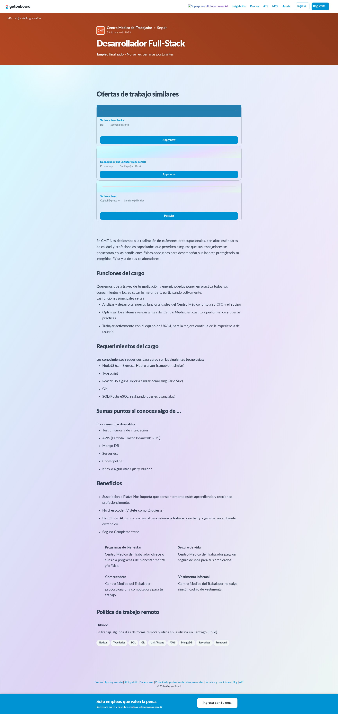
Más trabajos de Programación (24, 18)
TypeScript (119, 643)
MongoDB (187, 643)
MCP (275, 6)
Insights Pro (239, 6)
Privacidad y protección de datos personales (179, 682)
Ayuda (286, 6)
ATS (265, 6)
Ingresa (301, 6)
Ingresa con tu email (218, 703)
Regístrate (319, 6)
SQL (133, 643)
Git (143, 643)
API (241, 682)
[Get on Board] (18, 7)
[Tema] (331, 6)
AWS (172, 643)
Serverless (204, 643)
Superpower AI (218, 6)
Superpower (147, 682)
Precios (254, 6)
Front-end (221, 643)
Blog (235, 682)
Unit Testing (157, 643)
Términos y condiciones (218, 682)
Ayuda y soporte (114, 682)
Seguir (162, 28)
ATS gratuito (131, 682)
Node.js (103, 643)
